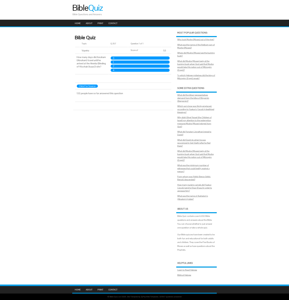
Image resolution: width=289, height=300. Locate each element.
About (89, 23)
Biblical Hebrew (184, 275)
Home (78, 23)
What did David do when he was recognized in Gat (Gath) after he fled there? (193, 143)
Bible (87, 8)
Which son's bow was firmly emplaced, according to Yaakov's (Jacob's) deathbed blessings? (195, 109)
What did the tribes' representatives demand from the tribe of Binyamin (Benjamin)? (193, 98)
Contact (112, 23)
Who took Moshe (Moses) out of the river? (195, 39)
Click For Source (87, 86)
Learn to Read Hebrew (187, 270)
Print (100, 23)
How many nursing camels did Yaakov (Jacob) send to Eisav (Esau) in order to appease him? (194, 188)
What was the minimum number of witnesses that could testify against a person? (193, 168)
